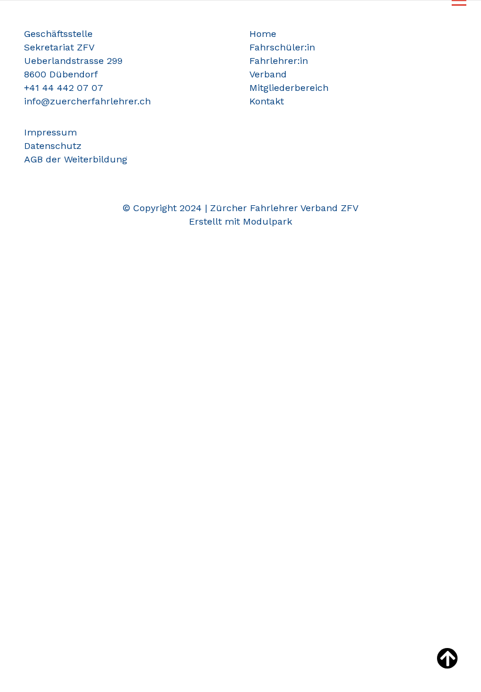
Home (262, 33)
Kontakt (266, 101)
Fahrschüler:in (282, 47)
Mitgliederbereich (288, 87)
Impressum (50, 132)
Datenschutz (53, 145)
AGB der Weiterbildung (75, 159)
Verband (268, 74)
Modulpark (267, 221)
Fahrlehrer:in (278, 60)
